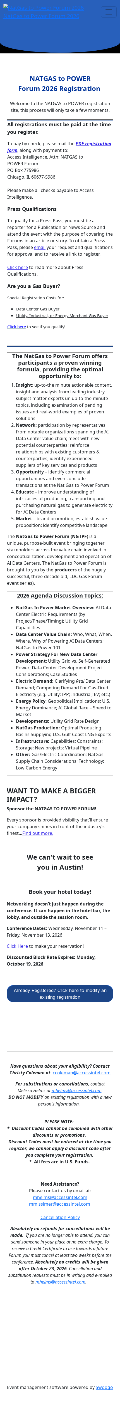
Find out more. (37, 833)
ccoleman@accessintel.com (82, 1073)
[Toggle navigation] (109, 12)
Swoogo (104, 1387)
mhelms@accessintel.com (77, 1090)
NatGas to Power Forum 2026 (41, 16)
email (39, 247)
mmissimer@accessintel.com (59, 1204)
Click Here (18, 946)
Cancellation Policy (60, 1217)
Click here (17, 267)
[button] (60, 993)
